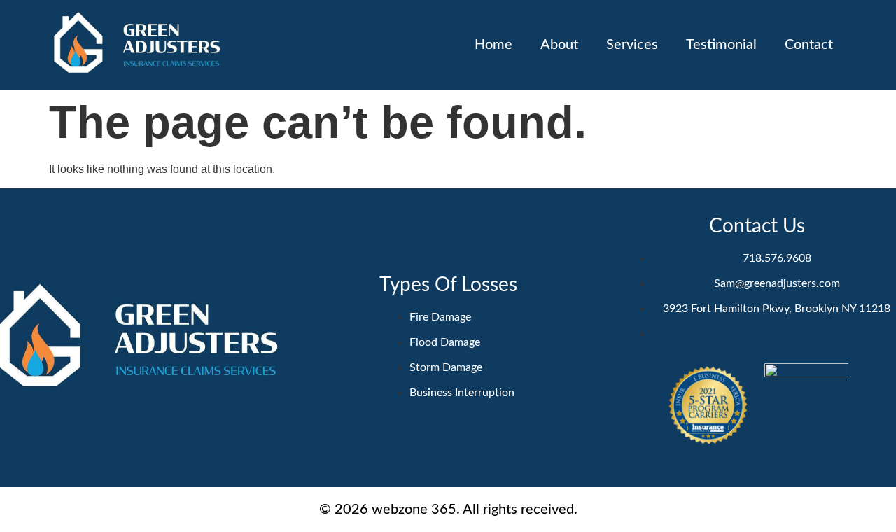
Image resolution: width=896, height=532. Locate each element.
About (559, 45)
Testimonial (721, 45)
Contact (809, 45)
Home (493, 45)
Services (632, 45)
